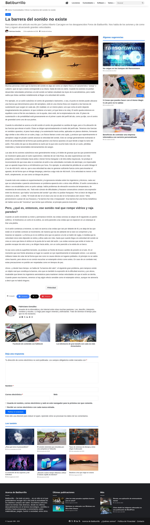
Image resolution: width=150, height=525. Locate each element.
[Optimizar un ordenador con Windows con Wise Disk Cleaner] (58, 508)
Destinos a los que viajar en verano (81, 472)
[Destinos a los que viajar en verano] (83, 462)
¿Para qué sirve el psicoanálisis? (16, 447)
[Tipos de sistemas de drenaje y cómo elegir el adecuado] (83, 437)
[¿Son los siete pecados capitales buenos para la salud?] (58, 500)
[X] (25, 317)
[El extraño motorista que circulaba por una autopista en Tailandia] (51, 437)
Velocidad (52, 288)
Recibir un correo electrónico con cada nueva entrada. (31, 407)
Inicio (9, 10)
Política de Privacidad (126, 521)
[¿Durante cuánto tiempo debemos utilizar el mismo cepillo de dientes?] (51, 462)
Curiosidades (88, 3)
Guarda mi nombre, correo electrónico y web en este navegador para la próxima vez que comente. (50, 403)
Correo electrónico (14, 394)
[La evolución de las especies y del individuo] (19, 462)
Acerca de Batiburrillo (91, 521)
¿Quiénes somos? (108, 521)
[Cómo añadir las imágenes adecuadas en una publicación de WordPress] (106, 510)
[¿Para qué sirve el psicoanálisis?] (19, 437)
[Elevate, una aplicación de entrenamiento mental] (106, 501)
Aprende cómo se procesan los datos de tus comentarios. (64, 416)
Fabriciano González (15, 31)
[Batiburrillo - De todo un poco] (15, 3)
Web (55, 394)
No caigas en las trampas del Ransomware (121, 68)
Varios (110, 3)
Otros (27, 10)
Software (100, 3)
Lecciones (76, 3)
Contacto (140, 521)
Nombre (9, 386)
